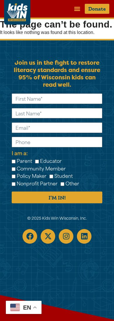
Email (15, 121)
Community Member (41, 168)
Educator (51, 160)
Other (72, 183)
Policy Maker (31, 175)
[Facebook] (30, 236)
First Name (19, 92)
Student (63, 175)
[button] (77, 8)
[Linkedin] (84, 236)
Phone (16, 135)
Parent (24, 160)
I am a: (20, 153)
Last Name (19, 106)
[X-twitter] (48, 236)
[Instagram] (66, 236)
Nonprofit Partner (37, 183)
